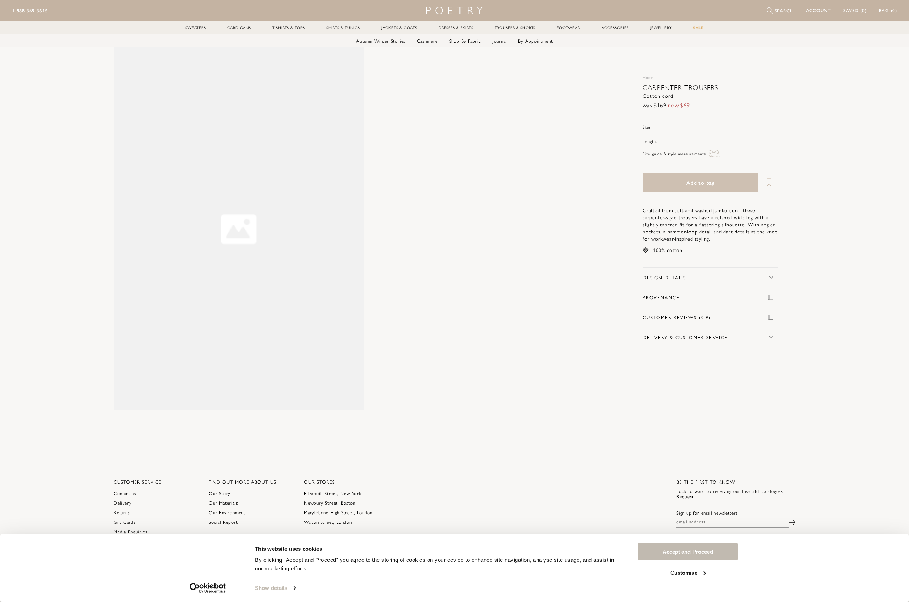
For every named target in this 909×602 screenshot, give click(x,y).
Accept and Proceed (688, 552)
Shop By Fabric (465, 41)
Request (685, 496)
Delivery (122, 502)
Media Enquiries (130, 531)
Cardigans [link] (239, 27)
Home (648, 77)
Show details (271, 588)
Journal (499, 41)
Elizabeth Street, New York (332, 493)
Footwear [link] (568, 27)
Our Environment (227, 512)
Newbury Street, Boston (329, 502)
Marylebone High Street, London (338, 512)
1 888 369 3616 (30, 10)
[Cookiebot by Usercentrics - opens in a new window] (208, 588)
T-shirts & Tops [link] (288, 27)
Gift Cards (125, 521)
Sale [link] (698, 27)
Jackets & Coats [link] (399, 27)
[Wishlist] (769, 182)
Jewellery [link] (661, 27)
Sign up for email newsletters (707, 513)
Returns (122, 512)
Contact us (125, 493)
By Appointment (535, 41)
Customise (683, 572)
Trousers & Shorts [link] (515, 27)
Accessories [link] (615, 27)
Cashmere (427, 41)
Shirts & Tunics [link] (343, 27)
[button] (818, 10)
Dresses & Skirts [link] (456, 27)
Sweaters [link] (195, 27)
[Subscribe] (792, 521)
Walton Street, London (328, 521)
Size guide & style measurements (674, 153)
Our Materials (223, 502)
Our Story (219, 493)
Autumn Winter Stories (380, 41)
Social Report (223, 521)
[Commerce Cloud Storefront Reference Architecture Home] (454, 10)
